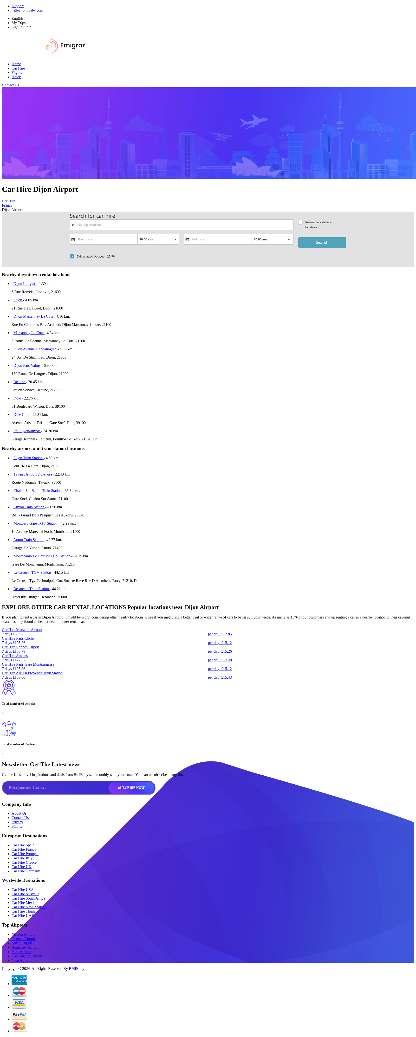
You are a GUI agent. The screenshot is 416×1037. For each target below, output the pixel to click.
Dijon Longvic (25, 284)
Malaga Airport (23, 934)
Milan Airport (22, 943)
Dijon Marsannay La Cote (33, 316)
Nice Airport (21, 960)
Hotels (16, 77)
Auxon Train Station (29, 507)
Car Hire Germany (26, 871)
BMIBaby (76, 968)
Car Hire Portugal (25, 854)
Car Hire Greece (24, 862)
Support (18, 6)
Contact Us (10, 85)
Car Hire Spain (23, 845)
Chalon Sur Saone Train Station (38, 491)
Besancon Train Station (31, 589)
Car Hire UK (22, 867)
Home (16, 64)
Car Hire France (24, 849)
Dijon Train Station (28, 458)
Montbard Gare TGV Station (35, 523)
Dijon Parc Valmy (27, 365)
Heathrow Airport (25, 947)
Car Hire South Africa (28, 898)
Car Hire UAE (23, 916)
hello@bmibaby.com (27, 10)
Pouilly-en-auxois (27, 431)
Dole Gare (21, 414)
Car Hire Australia (25, 894)
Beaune (19, 382)
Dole (17, 398)
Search (322, 242)
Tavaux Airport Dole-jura (33, 474)
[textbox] (181, 224)
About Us (19, 813)
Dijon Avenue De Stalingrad (35, 349)
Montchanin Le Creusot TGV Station (42, 556)
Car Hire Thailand (25, 911)
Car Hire (18, 68)
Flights (17, 73)
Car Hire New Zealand (29, 907)
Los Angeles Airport (27, 956)
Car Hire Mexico (24, 903)
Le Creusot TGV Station (32, 572)
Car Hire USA (23, 890)
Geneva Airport (23, 939)
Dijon (18, 300)
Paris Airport (21, 952)
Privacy (17, 822)
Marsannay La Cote (29, 333)
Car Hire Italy (22, 858)
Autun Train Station (28, 540)
